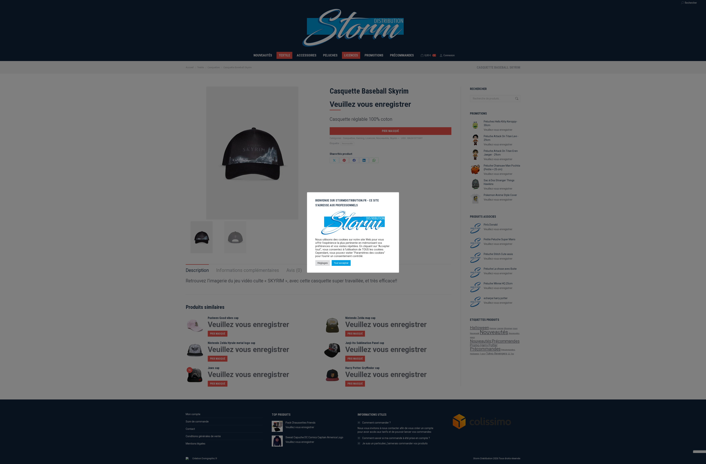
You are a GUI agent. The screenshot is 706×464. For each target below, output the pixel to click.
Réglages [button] (323, 263)
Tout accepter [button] (341, 263)
